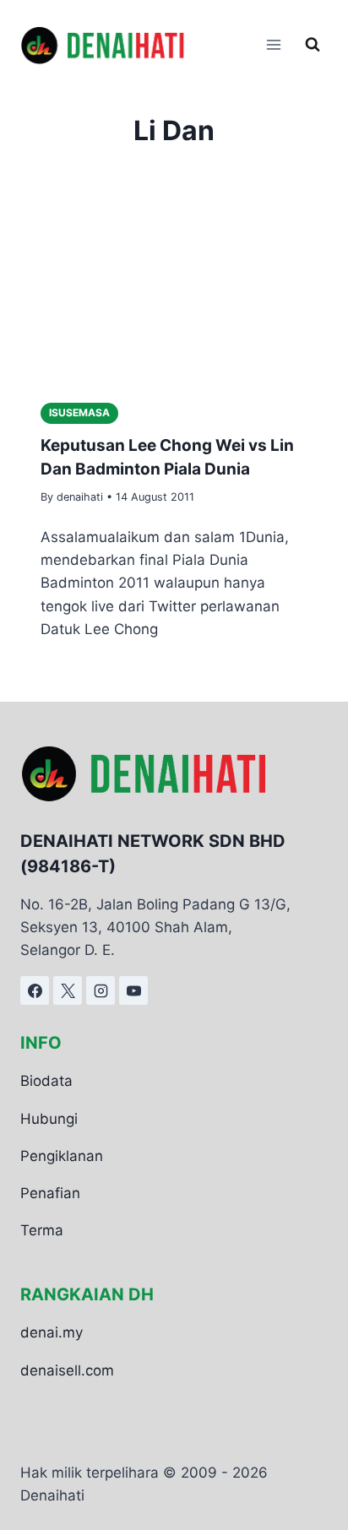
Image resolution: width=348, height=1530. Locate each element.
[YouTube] (133, 990)
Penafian (50, 1193)
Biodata (46, 1080)
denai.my (51, 1332)
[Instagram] (100, 990)
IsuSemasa (79, 412)
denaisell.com (67, 1370)
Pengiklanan (61, 1156)
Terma (41, 1230)
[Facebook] (34, 990)
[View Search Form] (312, 45)
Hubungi (49, 1118)
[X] (67, 990)
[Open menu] (273, 45)
